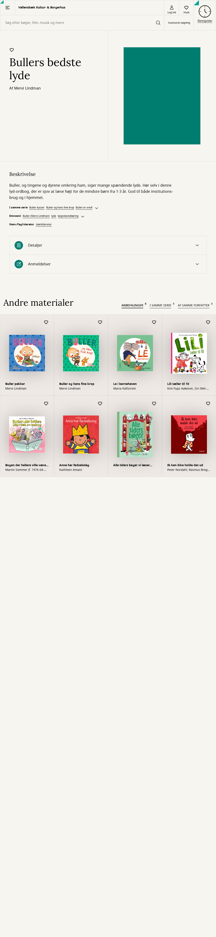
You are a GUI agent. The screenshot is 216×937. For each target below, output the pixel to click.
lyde (53, 216)
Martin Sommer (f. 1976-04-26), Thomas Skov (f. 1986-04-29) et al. (25, 470)
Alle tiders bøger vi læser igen (131, 465)
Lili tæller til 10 (178, 384)
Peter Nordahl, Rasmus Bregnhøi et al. (189, 470)
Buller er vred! (84, 207)
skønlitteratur (44, 224)
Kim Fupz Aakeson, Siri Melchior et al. (187, 388)
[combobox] (82, 22)
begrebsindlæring (68, 216)
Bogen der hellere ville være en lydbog (25, 465)
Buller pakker (15, 384)
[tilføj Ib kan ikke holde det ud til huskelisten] (208, 404)
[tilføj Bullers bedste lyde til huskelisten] (11, 49)
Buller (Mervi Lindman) (36, 216)
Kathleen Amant (70, 470)
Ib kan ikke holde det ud (185, 465)
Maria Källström (124, 388)
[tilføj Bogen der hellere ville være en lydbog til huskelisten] (46, 404)
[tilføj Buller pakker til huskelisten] (46, 322)
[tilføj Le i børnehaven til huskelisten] (154, 322)
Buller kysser (37, 207)
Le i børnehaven (125, 384)
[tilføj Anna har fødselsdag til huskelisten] (100, 404)
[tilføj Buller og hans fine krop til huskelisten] (100, 322)
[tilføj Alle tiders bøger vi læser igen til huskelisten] (154, 404)
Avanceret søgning (179, 23)
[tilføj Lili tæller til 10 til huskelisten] (208, 322)
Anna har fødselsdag (74, 465)
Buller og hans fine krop (60, 207)
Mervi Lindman (27, 88)
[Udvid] (96, 208)
